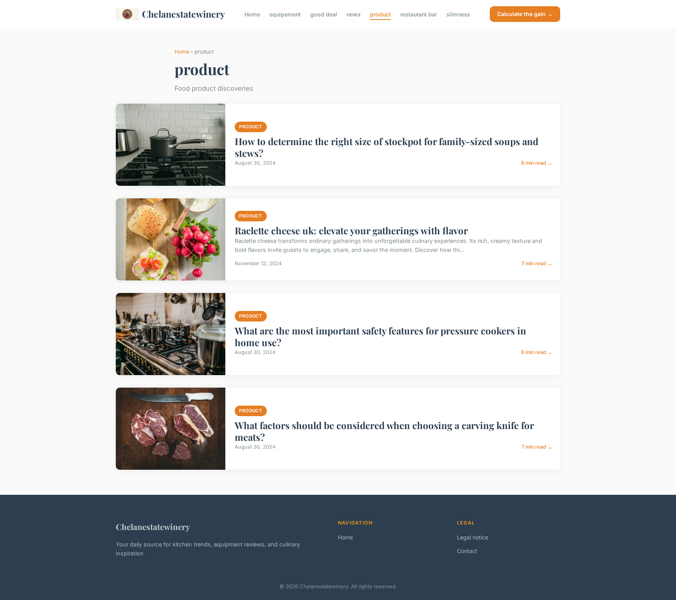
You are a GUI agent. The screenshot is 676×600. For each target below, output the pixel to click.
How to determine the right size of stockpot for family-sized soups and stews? (386, 147)
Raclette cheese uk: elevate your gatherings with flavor (351, 230)
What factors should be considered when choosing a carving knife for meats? (384, 431)
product (380, 14)
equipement (285, 14)
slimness (458, 14)
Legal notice (472, 537)
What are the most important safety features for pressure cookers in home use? (380, 336)
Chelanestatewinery (183, 14)
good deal (323, 14)
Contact (467, 551)
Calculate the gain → (525, 14)
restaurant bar (418, 14)
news (354, 14)
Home (252, 14)
